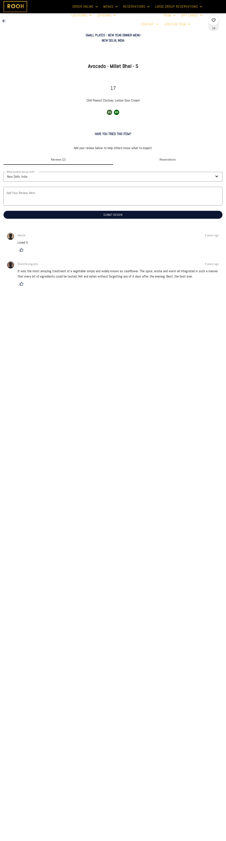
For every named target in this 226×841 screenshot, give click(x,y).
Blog (199, 24)
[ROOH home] (23, 6)
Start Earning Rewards (140, 15)
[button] (85, 6)
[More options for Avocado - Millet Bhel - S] (213, 20)
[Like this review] (22, 250)
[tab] (58, 159)
